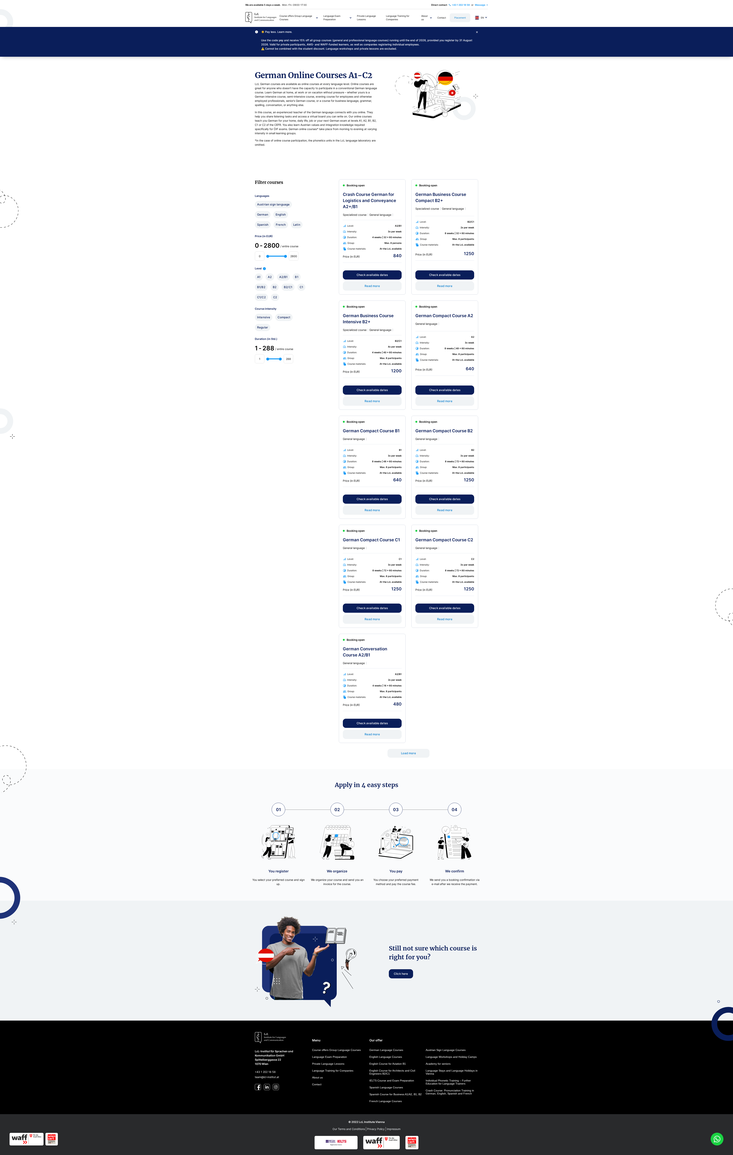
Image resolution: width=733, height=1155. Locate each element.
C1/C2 (261, 297)
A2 (270, 277)
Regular (262, 327)
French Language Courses (385, 1101)
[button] (299, 17)
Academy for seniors (438, 1063)
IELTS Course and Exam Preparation (391, 1080)
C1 (301, 287)
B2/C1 (288, 287)
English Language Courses (385, 1056)
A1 (258, 277)
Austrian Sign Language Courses (446, 1050)
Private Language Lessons (328, 1063)
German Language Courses (386, 1050)
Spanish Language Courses (386, 1087)
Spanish (262, 224)
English (281, 214)
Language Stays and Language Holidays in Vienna (452, 1072)
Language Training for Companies (332, 1070)
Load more (408, 753)
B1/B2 (261, 287)
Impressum (393, 1129)
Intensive (263, 317)
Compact (284, 317)
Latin (296, 224)
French (281, 224)
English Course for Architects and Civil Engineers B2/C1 (392, 1072)
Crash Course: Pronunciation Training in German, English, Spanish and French (450, 1092)
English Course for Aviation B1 (387, 1063)
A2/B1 (283, 277)
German (262, 214)
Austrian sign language (273, 204)
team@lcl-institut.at (267, 1077)
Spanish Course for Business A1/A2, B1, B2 (395, 1094)
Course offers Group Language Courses (336, 1050)
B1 (296, 277)
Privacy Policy (376, 1129)
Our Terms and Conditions (349, 1129)
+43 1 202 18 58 (265, 1071)
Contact (316, 1084)
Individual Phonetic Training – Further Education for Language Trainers (448, 1082)
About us (317, 1077)
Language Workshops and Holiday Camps (451, 1056)
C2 (275, 297)
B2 (274, 287)
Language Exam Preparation (329, 1056)
